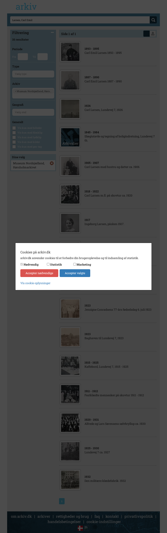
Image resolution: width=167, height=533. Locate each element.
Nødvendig (31, 264)
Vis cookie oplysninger (35, 283)
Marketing (84, 264)
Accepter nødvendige (39, 273)
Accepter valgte (75, 273)
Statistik (56, 264)
